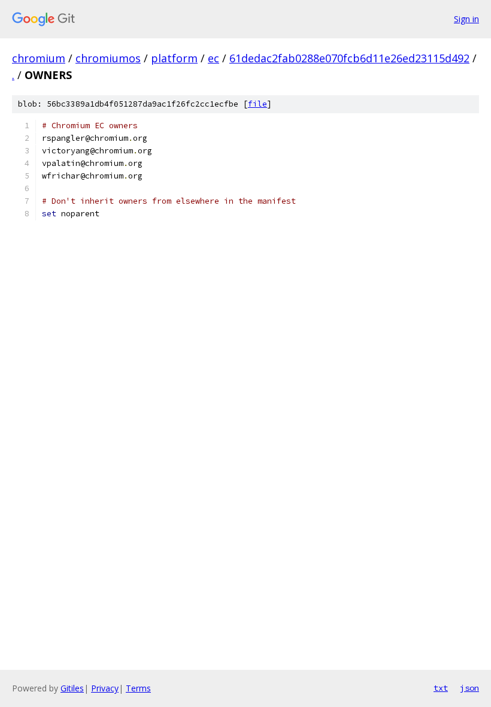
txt (441, 687)
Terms (138, 688)
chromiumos (108, 58)
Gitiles (72, 688)
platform (174, 58)
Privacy (105, 688)
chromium (38, 58)
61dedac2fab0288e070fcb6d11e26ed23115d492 (349, 58)
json (469, 687)
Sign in (466, 19)
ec (213, 58)
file (257, 104)
